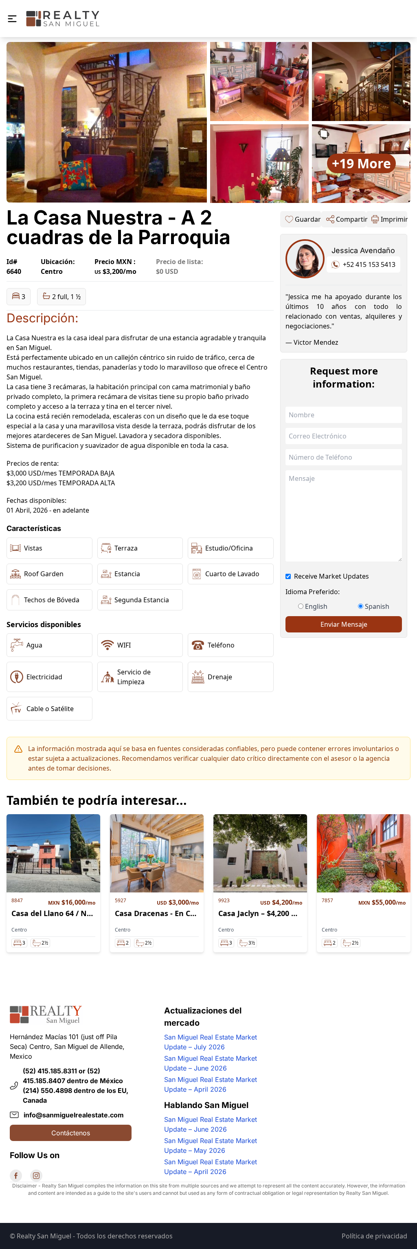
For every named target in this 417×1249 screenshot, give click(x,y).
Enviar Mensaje (343, 624)
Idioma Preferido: (312, 591)
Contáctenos (70, 1133)
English (316, 606)
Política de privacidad (374, 1235)
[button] (12, 19)
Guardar (308, 219)
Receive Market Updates (331, 576)
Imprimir (394, 219)
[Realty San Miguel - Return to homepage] (62, 18)
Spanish (377, 606)
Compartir (351, 219)
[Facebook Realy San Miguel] (16, 1176)
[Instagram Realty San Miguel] (36, 1176)
